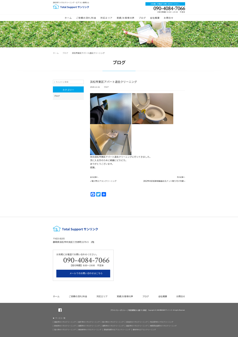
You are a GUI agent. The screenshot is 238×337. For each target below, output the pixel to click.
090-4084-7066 (169, 8)
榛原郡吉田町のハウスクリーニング (163, 326)
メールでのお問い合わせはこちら (86, 273)
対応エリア (106, 17)
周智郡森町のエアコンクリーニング (117, 329)
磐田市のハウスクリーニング (65, 322)
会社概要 (155, 17)
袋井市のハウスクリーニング (89, 322)
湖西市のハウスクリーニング (113, 326)
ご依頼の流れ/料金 (86, 17)
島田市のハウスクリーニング (137, 326)
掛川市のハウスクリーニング (113, 322)
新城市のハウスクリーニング (65, 326)
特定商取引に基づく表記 (137, 310)
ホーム (68, 17)
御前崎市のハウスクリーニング (89, 329)
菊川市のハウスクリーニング (65, 329)
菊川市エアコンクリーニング (104, 181)
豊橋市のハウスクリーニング (89, 326)
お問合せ (168, 17)
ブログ (142, 17)
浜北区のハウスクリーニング (137, 322)
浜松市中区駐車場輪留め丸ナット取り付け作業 (163, 181)
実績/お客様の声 (126, 17)
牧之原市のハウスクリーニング (161, 322)
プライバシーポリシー (118, 310)
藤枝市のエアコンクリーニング (144, 329)
